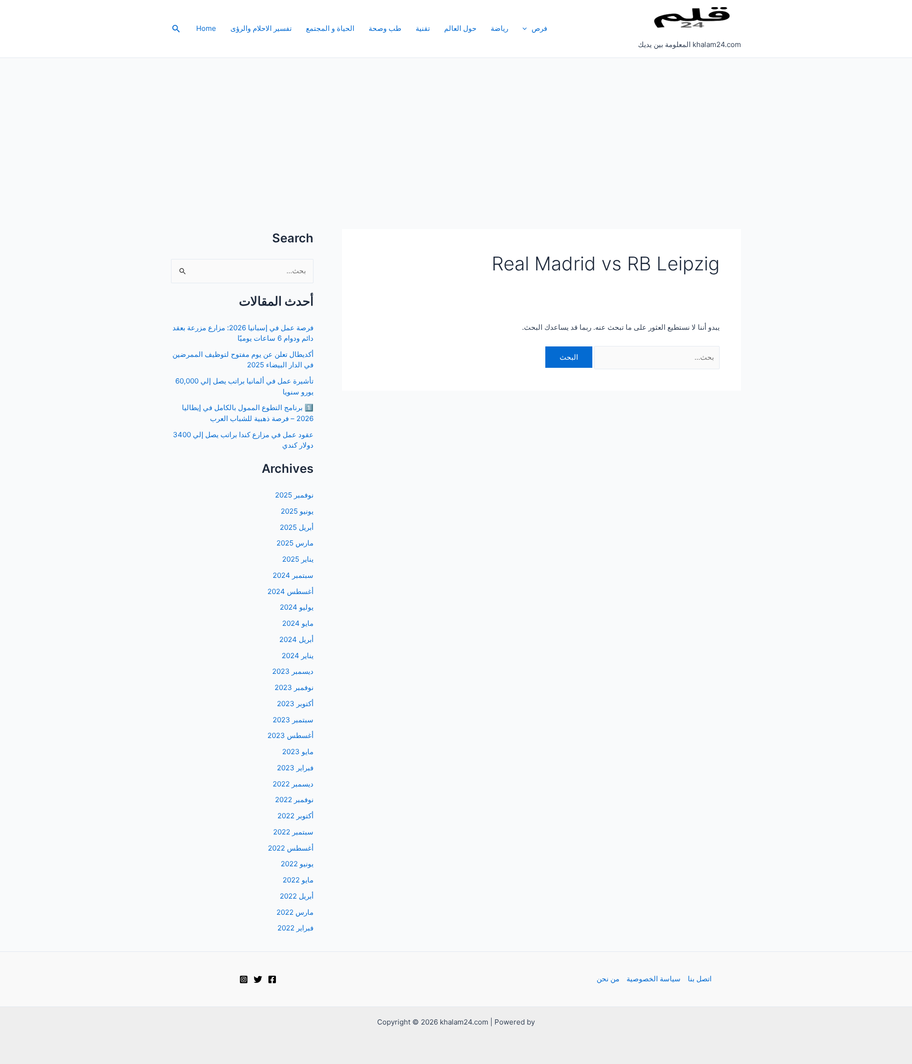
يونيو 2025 (297, 511)
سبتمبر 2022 (293, 831)
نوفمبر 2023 (294, 687)
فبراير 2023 (295, 767)
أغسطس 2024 (290, 591)
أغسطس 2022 (291, 848)
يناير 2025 (298, 559)
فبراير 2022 (295, 927)
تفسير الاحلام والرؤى (261, 28)
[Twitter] (258, 979)
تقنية (423, 28)
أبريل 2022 (297, 896)
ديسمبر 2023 (293, 671)
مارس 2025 (295, 542)
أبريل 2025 (297, 527)
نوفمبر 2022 (294, 799)
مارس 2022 (295, 912)
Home (206, 28)
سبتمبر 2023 (293, 719)
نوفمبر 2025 (294, 494)
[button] (527, 29)
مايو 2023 (298, 751)
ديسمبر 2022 (293, 783)
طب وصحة (385, 28)
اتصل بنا (700, 978)
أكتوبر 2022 (295, 815)
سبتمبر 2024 (293, 575)
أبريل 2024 (296, 639)
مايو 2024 (298, 623)
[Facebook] (272, 979)
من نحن (608, 978)
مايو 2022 (298, 879)
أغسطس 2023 (290, 735)
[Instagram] (243, 979)
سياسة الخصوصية (654, 978)
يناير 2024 (298, 655)
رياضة (499, 28)
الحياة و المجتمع (330, 28)
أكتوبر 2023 (295, 703)
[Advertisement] (456, 129)
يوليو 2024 (297, 607)
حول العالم (460, 28)
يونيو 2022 (297, 863)
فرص (539, 28)
